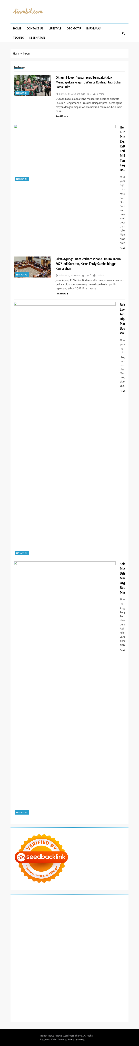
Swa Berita (89, 915)
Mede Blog (31, 944)
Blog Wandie (32, 981)
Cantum (57, 997)
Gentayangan (82, 1001)
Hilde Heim (64, 907)
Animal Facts (61, 956)
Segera (57, 1005)
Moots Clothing (21, 928)
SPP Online (64, 936)
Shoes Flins (86, 944)
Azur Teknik (40, 899)
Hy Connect (84, 924)
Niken (16, 972)
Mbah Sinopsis (58, 920)
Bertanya (84, 989)
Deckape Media (21, 960)
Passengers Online (101, 907)
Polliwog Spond (30, 903)
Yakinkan (48, 1005)
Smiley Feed (76, 936)
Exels (36, 936)
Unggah (38, 1001)
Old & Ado (35, 956)
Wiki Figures (64, 903)
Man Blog (121, 968)
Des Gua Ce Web (61, 964)
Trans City (71, 968)
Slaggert (17, 924)
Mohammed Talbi (102, 944)
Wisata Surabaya (25, 968)
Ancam (43, 993)
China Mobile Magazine (112, 932)
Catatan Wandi (40, 976)
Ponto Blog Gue (21, 948)
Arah (64, 993)
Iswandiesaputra (76, 972)
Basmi (76, 993)
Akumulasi (34, 993)
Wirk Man (110, 968)
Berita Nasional (97, 981)
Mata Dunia (52, 968)
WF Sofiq (42, 932)
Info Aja (64, 989)
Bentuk (33, 997)
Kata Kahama (114, 911)
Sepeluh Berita (89, 1009)
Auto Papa (42, 911)
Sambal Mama (43, 924)
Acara (100, 989)
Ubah (45, 1001)
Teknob (62, 968)
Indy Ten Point (57, 952)
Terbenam (110, 993)
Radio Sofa (53, 972)
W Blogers (38, 915)
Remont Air (114, 960)
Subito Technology (47, 903)
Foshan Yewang (94, 903)
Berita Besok (26, 985)
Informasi (94, 28)
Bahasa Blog (63, 1009)
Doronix (99, 899)
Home (17, 28)
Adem (86, 997)
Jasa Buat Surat (117, 924)
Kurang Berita (82, 981)
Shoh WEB (70, 928)
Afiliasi (93, 989)
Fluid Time (57, 944)
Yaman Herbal (92, 956)
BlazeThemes (78, 1039)
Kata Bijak (38, 920)
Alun (15, 993)
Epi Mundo (100, 911)
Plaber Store (109, 903)
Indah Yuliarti (52, 989)
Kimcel (77, 899)
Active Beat (106, 956)
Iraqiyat (67, 944)
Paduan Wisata (104, 985)
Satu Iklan (64, 985)
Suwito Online (26, 972)
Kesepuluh (83, 1005)
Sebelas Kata (75, 985)
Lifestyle (55, 28)
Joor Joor (115, 944)
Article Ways (45, 948)
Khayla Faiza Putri (94, 972)
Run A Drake (50, 960)
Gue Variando (48, 956)
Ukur (59, 1001)
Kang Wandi (54, 976)
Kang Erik (82, 968)
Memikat (29, 1005)
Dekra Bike (57, 948)
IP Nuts (110, 952)
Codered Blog (44, 944)
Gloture (54, 936)
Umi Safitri (40, 989)
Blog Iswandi (87, 976)
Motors (17, 899)
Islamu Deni (65, 915)
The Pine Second (116, 936)
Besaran (121, 1001)
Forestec (95, 960)
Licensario (44, 952)
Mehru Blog (78, 915)
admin (63, 94)
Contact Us (34, 28)
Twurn (91, 911)
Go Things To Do (78, 964)
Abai (120, 989)
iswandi (63, 972)
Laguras (29, 936)
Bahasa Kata (39, 1013)
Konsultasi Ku (116, 1005)
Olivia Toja (101, 915)
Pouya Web (19, 944)
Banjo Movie (63, 960)
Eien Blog (26, 932)
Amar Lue (91, 940)
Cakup (64, 997)
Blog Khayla (100, 976)
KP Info (68, 924)
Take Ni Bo (25, 907)
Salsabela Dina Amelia (50, 981)
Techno (18, 37)
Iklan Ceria (27, 915)
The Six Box (71, 952)
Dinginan (101, 1001)
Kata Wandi (26, 976)
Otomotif (74, 28)
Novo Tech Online (98, 928)
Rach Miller (18, 936)
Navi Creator (40, 972)
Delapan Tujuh (53, 899)
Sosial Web (38, 985)
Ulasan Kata (69, 1001)
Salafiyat (17, 915)
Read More (61, 116)
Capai (30, 1001)
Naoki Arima (19, 964)
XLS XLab (80, 956)
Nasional (21, 93)
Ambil (26, 993)
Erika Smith (102, 936)
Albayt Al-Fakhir (28, 911)
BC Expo (34, 948)
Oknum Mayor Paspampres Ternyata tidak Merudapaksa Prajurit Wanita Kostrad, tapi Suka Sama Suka (88, 82)
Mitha (47, 920)
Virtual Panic (35, 928)
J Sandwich (31, 964)
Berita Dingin (34, 1009)
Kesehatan (37, 37)
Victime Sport (99, 952)
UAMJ (72, 956)
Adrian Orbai (89, 936)
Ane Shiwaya (112, 940)
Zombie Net (83, 928)
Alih (20, 993)
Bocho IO (75, 960)
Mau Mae (92, 968)
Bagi (70, 993)
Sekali (64, 1005)
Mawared (103, 948)
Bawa (101, 993)
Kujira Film (80, 940)
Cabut (49, 997)
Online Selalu (89, 985)
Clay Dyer (85, 960)
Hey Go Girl (109, 899)
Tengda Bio (48, 940)
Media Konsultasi (106, 1009)
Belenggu (18, 997)
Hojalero (112, 928)
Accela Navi (37, 907)
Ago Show (81, 932)
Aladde (116, 920)
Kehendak (72, 1005)
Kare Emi (100, 940)
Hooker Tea (60, 940)
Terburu (41, 997)
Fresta (86, 920)
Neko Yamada (78, 903)
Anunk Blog (27, 899)
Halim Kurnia (27, 989)
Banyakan (111, 1001)
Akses (103, 997)
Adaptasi (107, 989)
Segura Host (36, 940)
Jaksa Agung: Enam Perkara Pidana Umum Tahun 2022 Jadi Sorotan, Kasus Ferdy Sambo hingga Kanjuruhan (88, 263)
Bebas (118, 993)
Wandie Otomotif (71, 976)
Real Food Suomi (89, 948)
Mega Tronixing (21, 940)
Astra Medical (85, 952)
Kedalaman (19, 1005)
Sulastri (61, 928)
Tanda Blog (75, 1009)
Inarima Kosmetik (30, 952)
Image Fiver (67, 899)
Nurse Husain (50, 928)
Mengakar (95, 997)
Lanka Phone (88, 899)
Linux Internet (45, 964)
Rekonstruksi (69, 932)
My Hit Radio (28, 924)
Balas (82, 993)
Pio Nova (76, 944)
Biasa (26, 997)
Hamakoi (104, 924)
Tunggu (52, 1001)
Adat (115, 989)
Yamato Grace (52, 915)
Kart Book (44, 936)
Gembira (39, 1005)
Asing (59, 993)
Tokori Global (119, 956)
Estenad (95, 924)
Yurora (16, 920)
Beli (96, 993)
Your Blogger (51, 985)
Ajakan (78, 997)
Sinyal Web (111, 981)
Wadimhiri (76, 907)
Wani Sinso (107, 920)
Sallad (34, 932)
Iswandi (108, 972)
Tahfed (101, 968)
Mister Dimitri (55, 932)
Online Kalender (72, 948)
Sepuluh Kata (20, 1009)
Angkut (52, 993)
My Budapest (36, 960)
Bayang (89, 993)
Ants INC (86, 907)
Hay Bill (103, 960)
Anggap (111, 997)
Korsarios (113, 948)
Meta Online (26, 920)
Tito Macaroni (95, 964)
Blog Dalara (81, 911)
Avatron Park (55, 911)
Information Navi (111, 964)
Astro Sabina (68, 911)
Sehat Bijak (74, 989)
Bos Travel (40, 968)
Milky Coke (23, 956)
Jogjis (69, 920)
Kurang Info (68, 981)
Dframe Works (51, 907)
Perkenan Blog (48, 1009)
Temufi (70, 940)
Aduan (71, 997)
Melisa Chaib (113, 915)
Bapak (93, 1001)
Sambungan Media (99, 1005)
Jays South (77, 920)
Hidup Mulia (93, 932)
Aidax (75, 924)
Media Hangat (25, 1013)
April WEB (95, 920)
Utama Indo (57, 924)
